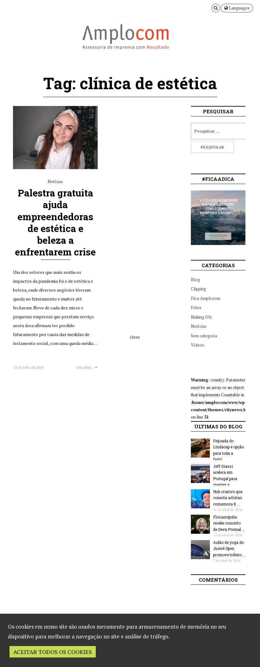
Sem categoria (204, 336)
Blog (195, 279)
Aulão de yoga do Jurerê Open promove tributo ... (229, 548)
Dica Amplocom (205, 298)
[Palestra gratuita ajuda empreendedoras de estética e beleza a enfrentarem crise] (55, 167)
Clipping (198, 289)
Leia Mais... (85, 367)
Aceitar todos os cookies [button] (52, 652)
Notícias (55, 181)
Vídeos (197, 345)
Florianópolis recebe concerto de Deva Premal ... (229, 523)
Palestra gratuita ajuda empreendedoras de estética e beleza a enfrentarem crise (55, 222)
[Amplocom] (130, 39)
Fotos (196, 307)
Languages (239, 8)
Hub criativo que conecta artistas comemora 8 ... (227, 497)
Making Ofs (201, 317)
